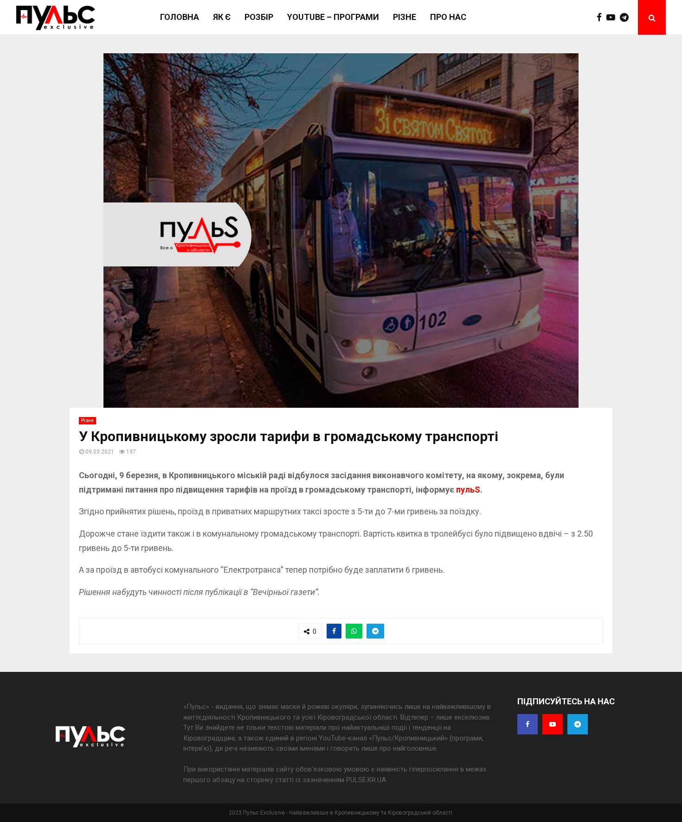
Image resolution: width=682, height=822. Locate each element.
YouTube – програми (333, 17)
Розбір (258, 17)
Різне (404, 17)
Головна (179, 17)
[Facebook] (601, 17)
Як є (222, 17)
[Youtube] (613, 17)
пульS (468, 489)
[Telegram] (626, 17)
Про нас (448, 17)
